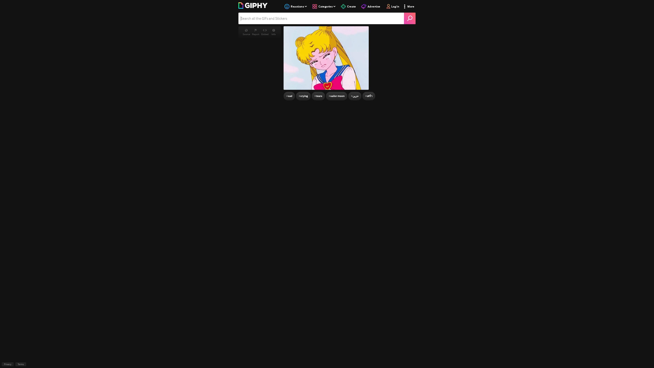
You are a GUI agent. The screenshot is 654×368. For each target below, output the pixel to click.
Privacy (7, 364)
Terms (21, 364)
